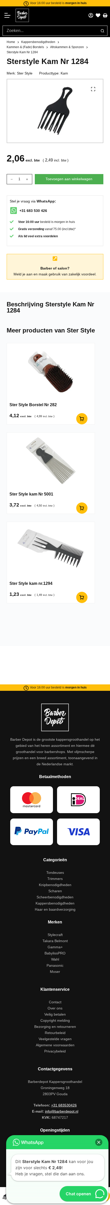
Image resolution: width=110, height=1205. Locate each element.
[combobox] (50, 31)
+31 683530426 (64, 1105)
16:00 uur (32, 222)
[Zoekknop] (102, 31)
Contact (55, 1002)
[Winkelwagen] (105, 15)
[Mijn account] (91, 15)
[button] (98, 1142)
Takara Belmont (55, 941)
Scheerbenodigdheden (55, 897)
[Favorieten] (98, 15)
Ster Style (24, 73)
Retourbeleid (55, 1033)
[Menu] (9, 15)
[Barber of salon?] (55, 258)
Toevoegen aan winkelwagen (69, 179)
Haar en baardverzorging (55, 909)
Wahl (55, 959)
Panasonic (55, 965)
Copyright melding (55, 1020)
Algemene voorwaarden (55, 1045)
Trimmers (55, 879)
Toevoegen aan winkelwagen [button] (81, 418)
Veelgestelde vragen (55, 1039)
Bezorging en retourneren (55, 1027)
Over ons (55, 1008)
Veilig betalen (55, 1014)
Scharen (55, 891)
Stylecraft (55, 935)
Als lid (22, 236)
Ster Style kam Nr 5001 (31, 494)
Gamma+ (55, 947)
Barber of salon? (55, 268)
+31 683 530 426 (33, 211)
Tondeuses (55, 872)
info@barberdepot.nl (61, 1111)
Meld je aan (23, 274)
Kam (64, 73)
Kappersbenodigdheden (55, 903)
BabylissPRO (55, 953)
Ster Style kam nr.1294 (30, 583)
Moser (55, 972)
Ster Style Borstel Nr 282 (33, 405)
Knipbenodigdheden (55, 885)
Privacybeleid (55, 1051)
